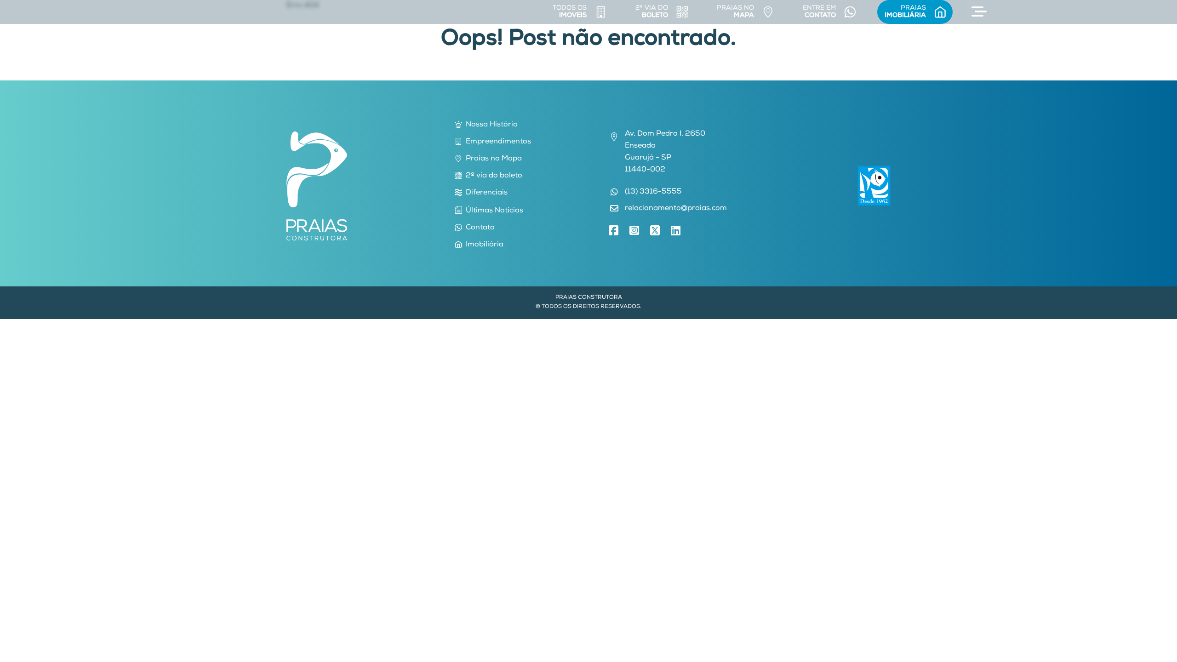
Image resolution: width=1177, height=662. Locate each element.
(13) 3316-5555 (653, 192)
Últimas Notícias (494, 211)
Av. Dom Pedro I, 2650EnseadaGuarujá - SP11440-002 (665, 152)
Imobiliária (484, 245)
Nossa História (492, 125)
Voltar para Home (588, 74)
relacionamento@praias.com (676, 208)
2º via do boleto (494, 176)
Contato (480, 228)
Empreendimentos (498, 142)
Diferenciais (487, 193)
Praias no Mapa (494, 159)
